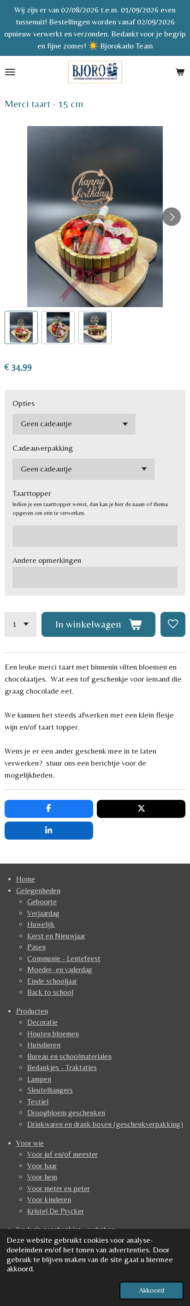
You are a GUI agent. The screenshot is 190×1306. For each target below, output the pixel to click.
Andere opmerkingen (46, 560)
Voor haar (42, 1165)
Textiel (37, 1101)
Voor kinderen (49, 1199)
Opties (23, 403)
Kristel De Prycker (55, 1211)
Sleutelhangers (50, 1090)
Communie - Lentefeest (64, 958)
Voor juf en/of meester (62, 1154)
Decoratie (42, 1022)
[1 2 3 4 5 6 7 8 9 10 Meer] (20, 624)
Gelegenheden (38, 890)
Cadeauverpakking (42, 448)
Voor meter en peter (58, 1188)
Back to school (50, 992)
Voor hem (42, 1177)
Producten (32, 1011)
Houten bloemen (53, 1033)
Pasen (36, 947)
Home (25, 879)
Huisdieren (43, 1044)
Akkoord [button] (151, 1290)
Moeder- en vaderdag (59, 969)
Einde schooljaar (52, 981)
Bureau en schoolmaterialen (69, 1056)
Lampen (39, 1079)
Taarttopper (31, 493)
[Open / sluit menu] (10, 72)
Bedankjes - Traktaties (62, 1067)
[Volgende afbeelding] (171, 216)
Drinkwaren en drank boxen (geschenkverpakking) (105, 1124)
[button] (21, 327)
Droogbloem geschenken (66, 1112)
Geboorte (42, 901)
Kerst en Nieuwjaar (56, 935)
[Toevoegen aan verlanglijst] (172, 624)
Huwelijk (41, 924)
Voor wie (30, 1143)
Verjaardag (43, 913)
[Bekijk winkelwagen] (180, 72)
